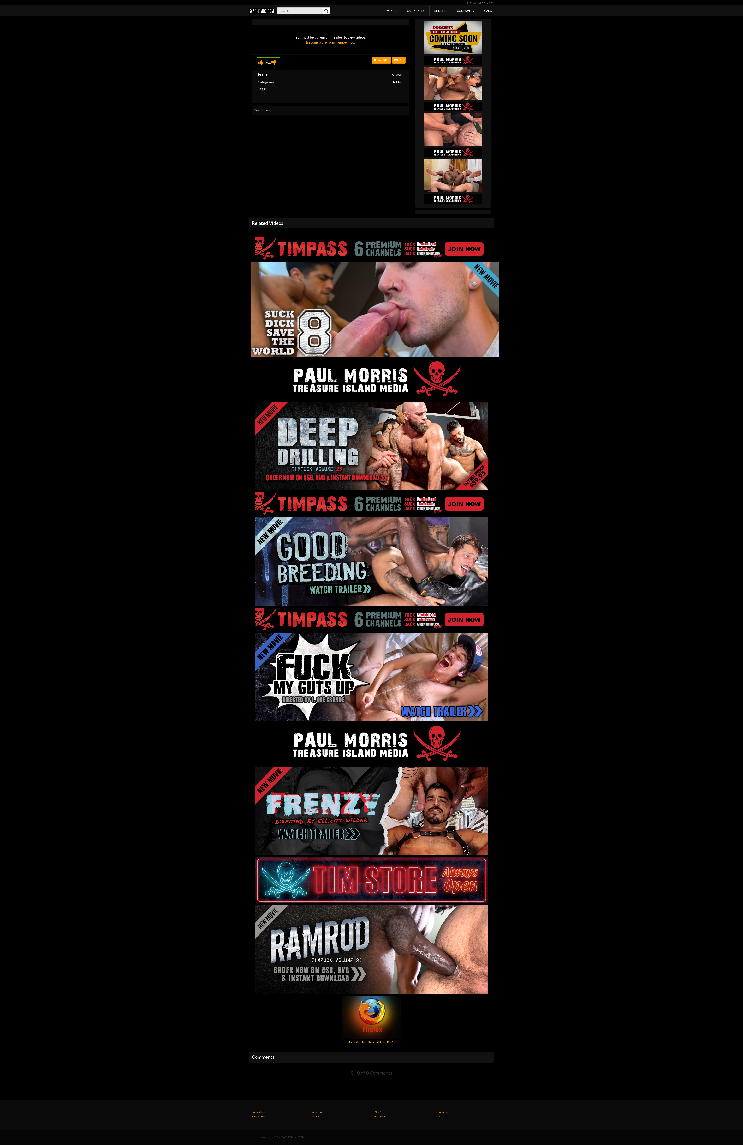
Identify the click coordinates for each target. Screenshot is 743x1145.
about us (317, 1112)
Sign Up (472, 2)
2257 (377, 1112)
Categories (416, 10)
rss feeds (442, 1116)
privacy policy (259, 1116)
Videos (392, 10)
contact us (442, 1112)
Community (465, 10)
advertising (381, 1116)
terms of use (258, 1112)
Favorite (382, 60)
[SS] (453, 37)
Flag (400, 60)
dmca (315, 1116)
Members (440, 10)
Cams (488, 10)
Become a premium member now (330, 42)
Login (481, 2)
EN (489, 2)
